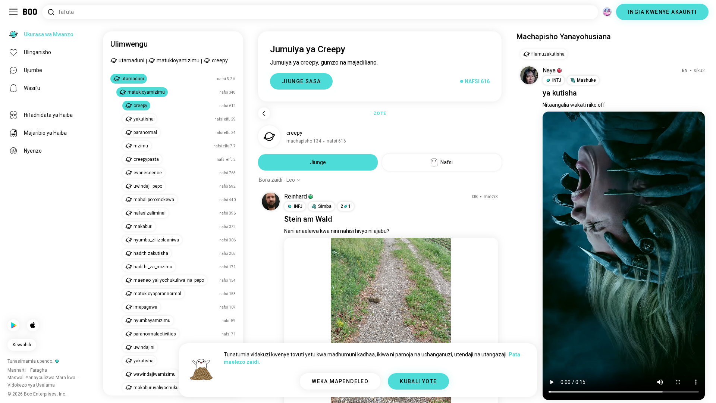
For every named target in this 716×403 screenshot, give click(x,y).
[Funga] (16, 16)
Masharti (373, 388)
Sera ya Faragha (416, 388)
